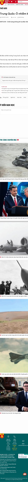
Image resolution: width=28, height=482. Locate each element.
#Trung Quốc (6, 97)
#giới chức (13, 97)
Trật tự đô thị (11, 4)
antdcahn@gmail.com (23, 445)
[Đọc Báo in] (16, 1)
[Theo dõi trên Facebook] (10, 1)
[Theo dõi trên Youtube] (11, 1)
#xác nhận (19, 97)
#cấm (25, 97)
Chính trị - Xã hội (19, 4)
